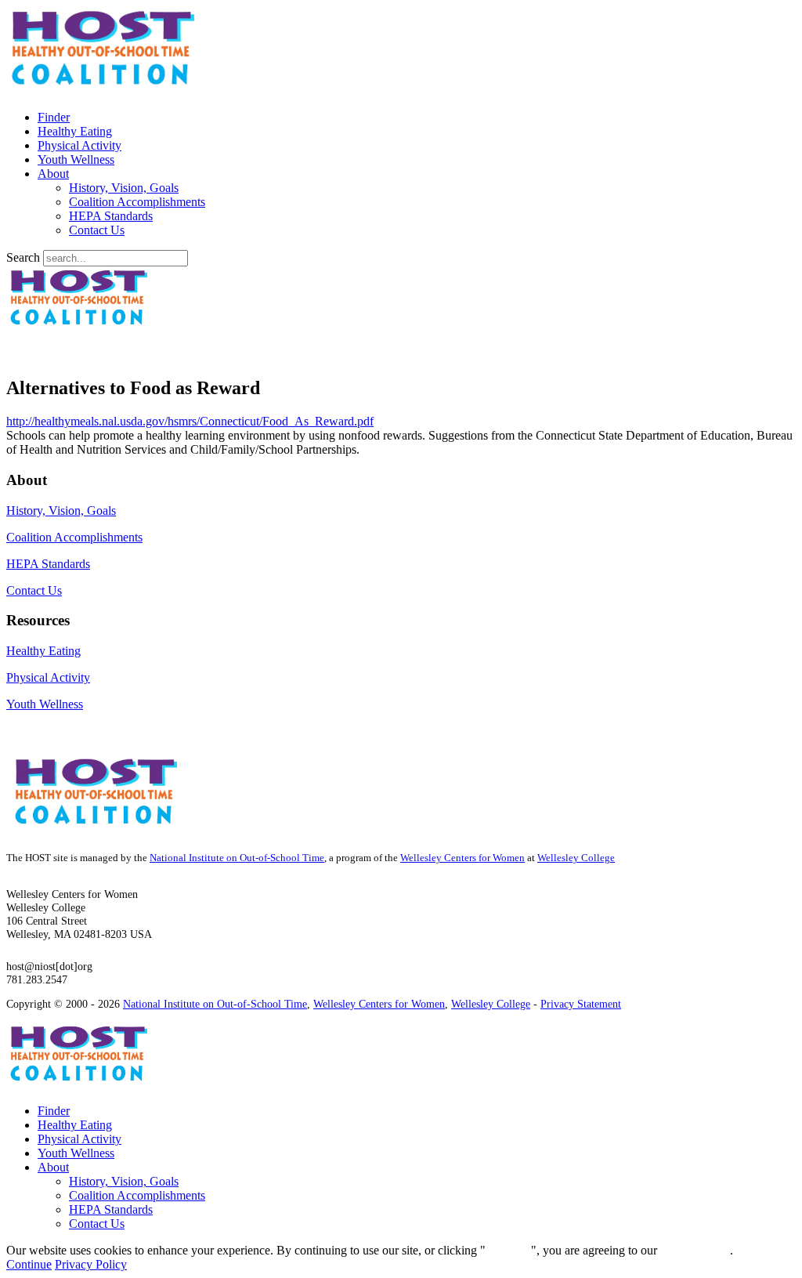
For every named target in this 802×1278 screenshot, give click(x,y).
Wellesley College (576, 858)
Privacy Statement (580, 1003)
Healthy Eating (75, 131)
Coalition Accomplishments (137, 201)
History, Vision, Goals (124, 187)
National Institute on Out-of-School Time (237, 858)
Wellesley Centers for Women (462, 858)
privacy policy (695, 1250)
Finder (54, 117)
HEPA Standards (111, 216)
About (53, 173)
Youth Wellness (76, 159)
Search (23, 257)
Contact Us (97, 230)
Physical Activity (79, 145)
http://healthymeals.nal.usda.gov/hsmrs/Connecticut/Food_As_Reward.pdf (190, 421)
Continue (508, 1250)
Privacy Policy (91, 1264)
